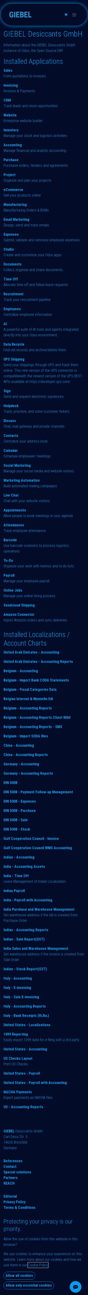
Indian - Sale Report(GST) (24, 939)
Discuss (10, 421)
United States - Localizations (27, 1025)
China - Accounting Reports (26, 755)
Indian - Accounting (19, 857)
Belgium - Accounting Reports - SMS (33, 727)
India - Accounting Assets (24, 866)
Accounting (13, 145)
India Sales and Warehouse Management (36, 948)
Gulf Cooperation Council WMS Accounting (38, 848)
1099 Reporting (16, 1034)
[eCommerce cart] (65, 14)
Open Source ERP (49, 50)
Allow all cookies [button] (19, 1275)
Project (9, 175)
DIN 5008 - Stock (17, 829)
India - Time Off (16, 876)
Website (10, 115)
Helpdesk (11, 406)
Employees (12, 309)
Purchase (11, 160)
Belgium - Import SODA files (26, 736)
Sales (8, 70)
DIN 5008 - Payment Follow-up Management (38, 792)
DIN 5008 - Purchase (20, 810)
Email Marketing (16, 219)
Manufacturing (15, 204)
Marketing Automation (22, 480)
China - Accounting (19, 745)
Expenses (11, 234)
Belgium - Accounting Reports (28, 708)
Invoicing (11, 85)
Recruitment (13, 294)
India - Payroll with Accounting (28, 900)
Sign (7, 391)
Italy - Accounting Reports (25, 1006)
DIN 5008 (10, 782)
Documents (13, 264)
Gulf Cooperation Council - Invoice (31, 838)
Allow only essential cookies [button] (29, 1285)
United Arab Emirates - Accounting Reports (38, 661)
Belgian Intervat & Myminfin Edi (28, 699)
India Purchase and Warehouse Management (39, 909)
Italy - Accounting (18, 978)
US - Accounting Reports (23, 1107)
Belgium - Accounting (21, 671)
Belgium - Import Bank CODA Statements (36, 680)
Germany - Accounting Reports (28, 773)
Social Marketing (17, 465)
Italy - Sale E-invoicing (21, 997)
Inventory (11, 130)
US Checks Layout (18, 1058)
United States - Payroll (22, 1073)
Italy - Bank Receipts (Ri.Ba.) (26, 1015)
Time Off (11, 279)
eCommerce (13, 189)
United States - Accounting (25, 1049)
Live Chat (11, 495)
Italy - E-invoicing (17, 987)
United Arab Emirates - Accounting (31, 652)
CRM (7, 100)
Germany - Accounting (21, 764)
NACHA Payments (18, 1092)
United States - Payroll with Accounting (35, 1082)
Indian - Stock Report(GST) (25, 969)
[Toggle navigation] (74, 14)
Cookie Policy (38, 1265)
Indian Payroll (14, 891)
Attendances (14, 525)
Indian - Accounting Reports (26, 930)
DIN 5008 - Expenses (20, 801)
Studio (9, 249)
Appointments (15, 510)
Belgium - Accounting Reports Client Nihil (37, 717)
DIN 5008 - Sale (16, 820)
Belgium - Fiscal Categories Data (30, 689)
